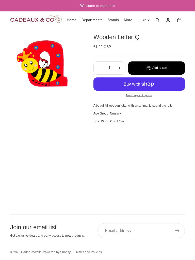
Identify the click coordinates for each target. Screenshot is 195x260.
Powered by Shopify (57, 252)
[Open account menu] (168, 20)
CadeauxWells (31, 252)
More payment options (139, 95)
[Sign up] (177, 230)
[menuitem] (128, 20)
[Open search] (157, 20)
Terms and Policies (89, 252)
